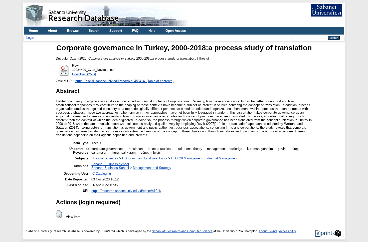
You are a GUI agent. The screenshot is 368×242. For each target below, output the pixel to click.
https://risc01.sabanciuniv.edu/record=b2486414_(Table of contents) (124, 81)
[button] (59, 214)
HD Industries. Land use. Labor (144, 158)
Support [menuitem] (115, 31)
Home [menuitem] (33, 31)
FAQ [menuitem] (135, 31)
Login (30, 38)
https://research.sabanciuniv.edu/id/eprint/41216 (126, 191)
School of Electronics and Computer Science (182, 231)
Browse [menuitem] (73, 31)
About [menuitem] (52, 31)
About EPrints (268, 231)
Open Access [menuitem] (175, 31)
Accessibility (287, 231)
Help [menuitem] (151, 31)
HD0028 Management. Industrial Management (204, 158)
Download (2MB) (84, 74)
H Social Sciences (104, 158)
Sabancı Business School (110, 164)
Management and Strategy (152, 168)
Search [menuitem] (94, 31)
